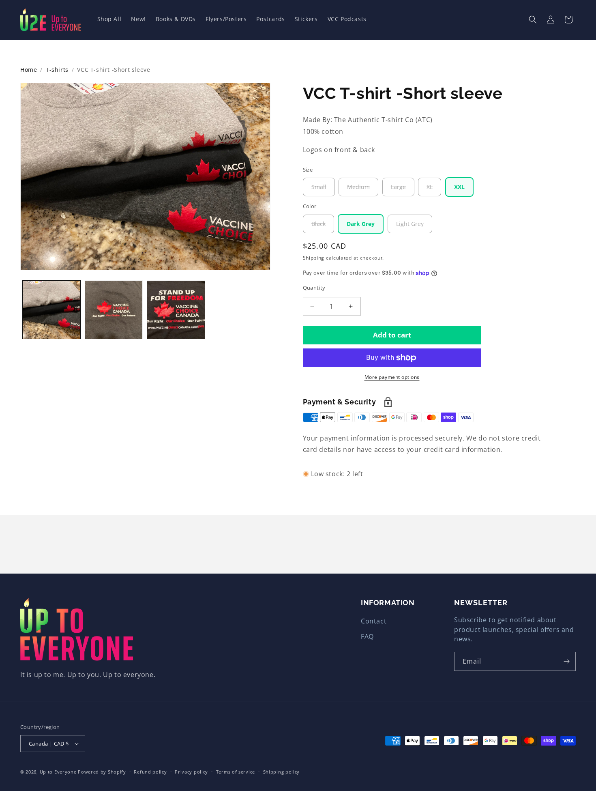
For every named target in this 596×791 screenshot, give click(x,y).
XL (434, 189)
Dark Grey (361, 224)
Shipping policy (281, 772)
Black (322, 226)
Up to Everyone (58, 772)
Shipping (314, 257)
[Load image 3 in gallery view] (176, 310)
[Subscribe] (566, 661)
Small (323, 189)
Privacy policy (191, 772)
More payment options (392, 377)
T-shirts (57, 69)
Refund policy (150, 772)
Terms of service (235, 772)
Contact (373, 621)
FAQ (367, 636)
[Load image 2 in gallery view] (114, 310)
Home (28, 69)
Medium (362, 189)
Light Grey (410, 224)
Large (402, 189)
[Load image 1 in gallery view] (51, 310)
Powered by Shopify (102, 772)
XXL (459, 187)
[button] (533, 19)
